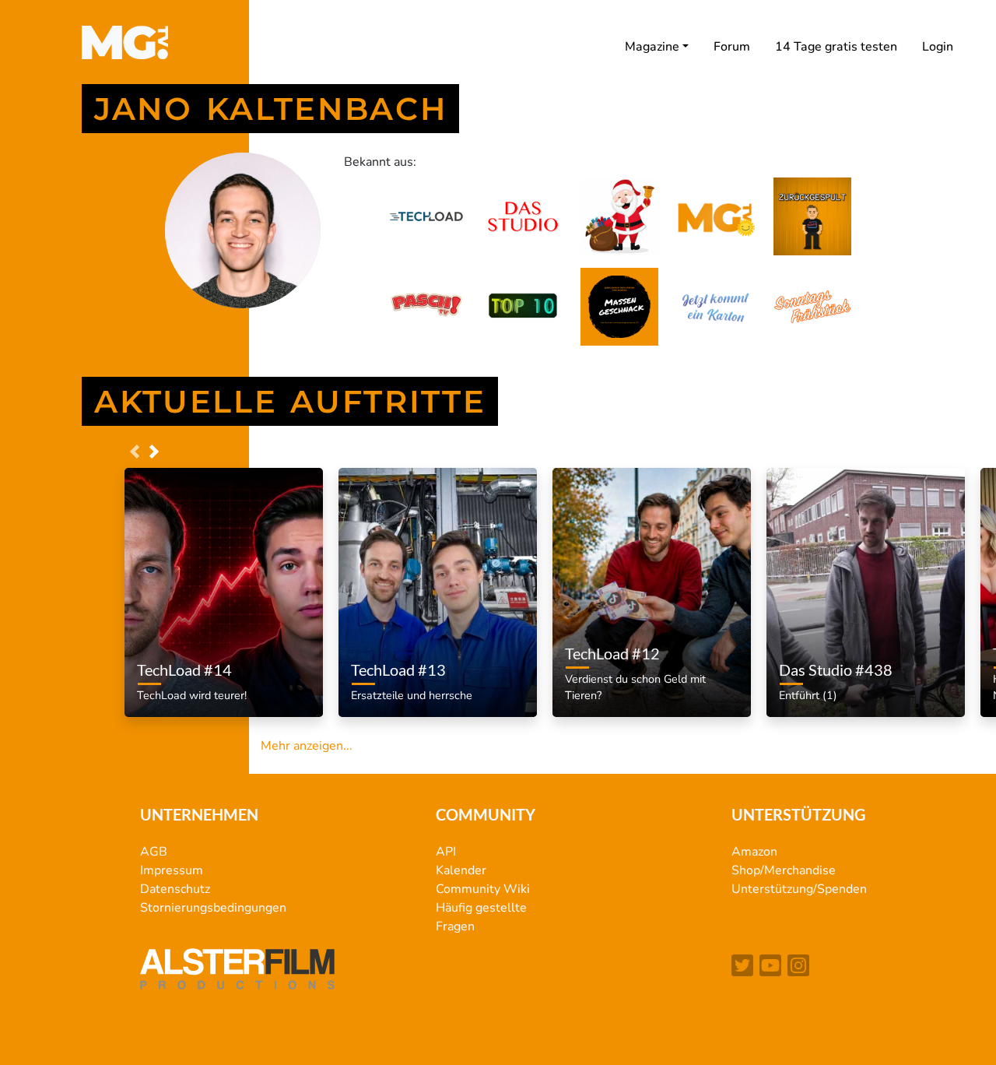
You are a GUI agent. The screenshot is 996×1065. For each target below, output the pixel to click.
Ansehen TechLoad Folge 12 (633, 634)
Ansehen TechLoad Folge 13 (419, 650)
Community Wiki (483, 889)
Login (937, 46)
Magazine (652, 46)
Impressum (171, 870)
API (446, 851)
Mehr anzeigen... (306, 745)
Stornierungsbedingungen (213, 907)
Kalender (461, 870)
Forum (732, 46)
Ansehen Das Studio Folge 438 (854, 650)
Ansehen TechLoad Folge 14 (205, 650)
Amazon (754, 851)
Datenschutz (175, 889)
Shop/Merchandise (783, 870)
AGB (153, 851)
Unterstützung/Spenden (799, 889)
